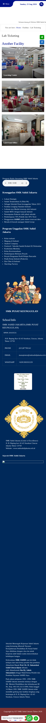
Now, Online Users (23, 374)
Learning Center (10, 75)
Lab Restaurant (10, 109)
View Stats (23, 388)
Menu (7, 4)
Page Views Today (23, 379)
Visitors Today (23, 376)
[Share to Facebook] (42, 42)
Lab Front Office (10, 143)
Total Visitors (23, 385)
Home (18, 28)
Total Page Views (23, 382)
